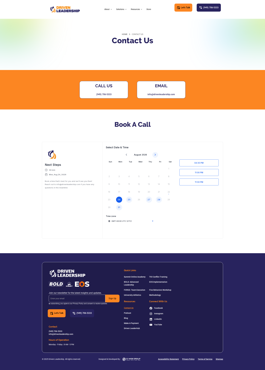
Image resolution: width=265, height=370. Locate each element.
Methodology (155, 295)
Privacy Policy (188, 359)
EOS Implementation (158, 282)
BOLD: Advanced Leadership (131, 283)
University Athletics (132, 295)
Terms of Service (205, 359)
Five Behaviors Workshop (160, 290)
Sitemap (219, 359)
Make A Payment (131, 323)
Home (124, 34)
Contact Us (128, 308)
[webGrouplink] (131, 359)
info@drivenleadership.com (161, 94)
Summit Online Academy (134, 277)
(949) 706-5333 (104, 94)
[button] (108, 9)
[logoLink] (65, 9)
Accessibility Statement (168, 359)
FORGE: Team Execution (134, 290)
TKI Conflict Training (158, 277)
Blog (126, 318)
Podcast (127, 313)
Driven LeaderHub (132, 328)
